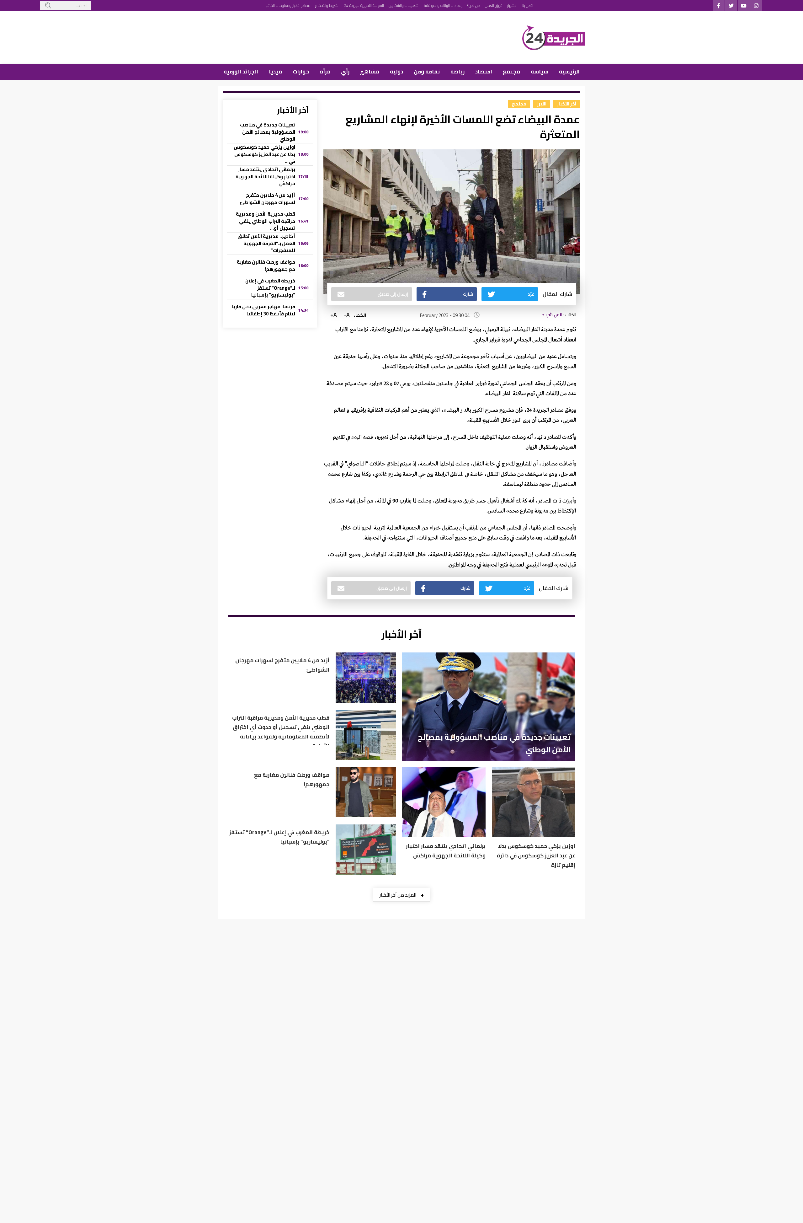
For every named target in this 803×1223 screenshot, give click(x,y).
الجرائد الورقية (241, 72)
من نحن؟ (473, 5)
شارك (468, 294)
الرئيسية (569, 72)
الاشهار (512, 5)
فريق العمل (494, 5)
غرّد (531, 294)
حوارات (301, 72)
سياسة (539, 72)
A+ (333, 315)
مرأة (325, 72)
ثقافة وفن (427, 72)
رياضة (457, 72)
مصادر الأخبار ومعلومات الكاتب (288, 5)
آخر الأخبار (566, 104)
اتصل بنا (527, 5)
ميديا (275, 72)
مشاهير (369, 72)
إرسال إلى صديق (393, 294)
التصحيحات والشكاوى (404, 5)
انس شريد (552, 315)
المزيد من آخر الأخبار (402, 894)
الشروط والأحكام (327, 5)
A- (347, 315)
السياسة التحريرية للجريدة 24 (364, 5)
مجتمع (511, 72)
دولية (396, 72)
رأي (345, 72)
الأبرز (541, 104)
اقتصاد (483, 72)
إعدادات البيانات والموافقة (443, 5)
